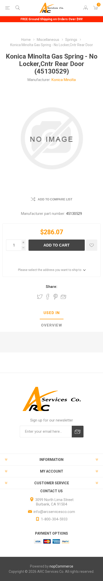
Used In (52, 313)
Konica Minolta (64, 80)
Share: (51, 286)
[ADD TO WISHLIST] (91, 245)
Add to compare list (55, 199)
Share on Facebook (47, 296)
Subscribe (78, 431)
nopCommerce (61, 566)
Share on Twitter (39, 296)
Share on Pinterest (55, 296)
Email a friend (63, 296)
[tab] (51, 313)
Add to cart (57, 245)
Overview (51, 325)
